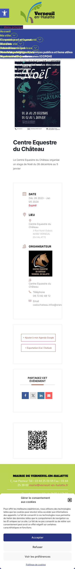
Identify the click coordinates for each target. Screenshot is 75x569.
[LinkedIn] (41, 395)
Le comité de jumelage (15, 69)
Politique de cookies (36, 564)
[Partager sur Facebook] (25, 395)
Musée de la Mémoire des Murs (21, 77)
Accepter (37, 537)
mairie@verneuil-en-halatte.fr (48, 485)
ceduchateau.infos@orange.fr (50, 304)
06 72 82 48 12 (41, 295)
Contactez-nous (11, 56)
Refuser (38, 547)
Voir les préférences (37, 556)
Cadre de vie (8, 44)
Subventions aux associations (20, 64)
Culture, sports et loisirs (16, 52)
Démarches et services (16, 48)
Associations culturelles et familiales (25, 60)
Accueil (5, 31)
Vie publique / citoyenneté (18, 39)
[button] (4, 13)
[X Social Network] (33, 395)
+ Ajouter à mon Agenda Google (38, 337)
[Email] (48, 395)
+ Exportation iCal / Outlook (38, 348)
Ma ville (5, 35)
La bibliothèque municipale (18, 73)
